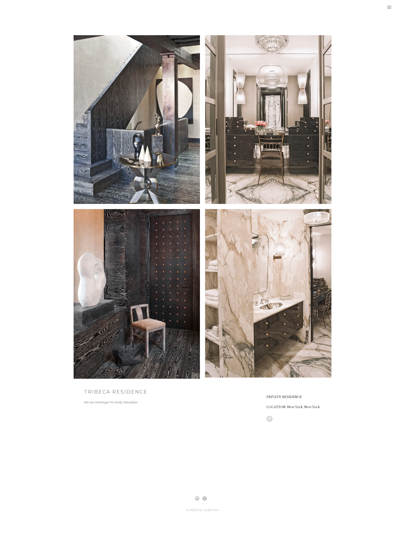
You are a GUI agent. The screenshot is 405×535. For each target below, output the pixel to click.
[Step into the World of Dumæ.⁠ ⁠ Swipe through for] (236, 472)
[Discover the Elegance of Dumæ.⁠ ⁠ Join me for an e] (304, 472)
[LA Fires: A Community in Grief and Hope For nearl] (101, 472)
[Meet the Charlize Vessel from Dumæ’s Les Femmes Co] (168, 472)
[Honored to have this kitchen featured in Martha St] (33, 472)
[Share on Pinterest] (269, 418)
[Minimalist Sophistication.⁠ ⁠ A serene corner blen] (372, 472)
